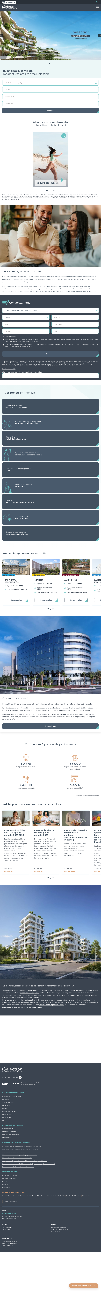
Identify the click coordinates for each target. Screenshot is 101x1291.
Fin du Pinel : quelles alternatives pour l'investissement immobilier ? (22, 1146)
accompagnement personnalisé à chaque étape (21, 1007)
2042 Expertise (76, 1196)
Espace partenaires (10, 1201)
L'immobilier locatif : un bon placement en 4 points (17, 1158)
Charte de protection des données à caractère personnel (64, 366)
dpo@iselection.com (68, 363)
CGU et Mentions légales (9, 1175)
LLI (3, 1120)
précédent (1, 35)
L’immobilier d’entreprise (57, 1196)
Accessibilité (10, 2)
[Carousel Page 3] (51, 190)
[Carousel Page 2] (51, 63)
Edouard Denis (86, 1196)
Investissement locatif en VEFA (11, 1096)
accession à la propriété (29, 993)
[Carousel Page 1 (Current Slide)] (49, 63)
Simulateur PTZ (7, 1137)
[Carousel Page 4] (54, 190)
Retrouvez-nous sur (10, 1077)
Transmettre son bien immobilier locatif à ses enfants (18, 1167)
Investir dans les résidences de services (13, 1152)
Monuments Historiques (9, 1111)
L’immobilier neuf (7, 1128)
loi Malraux (34, 998)
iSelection (32, 990)
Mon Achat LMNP (34, 1196)
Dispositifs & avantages (9, 1131)
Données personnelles (8, 1178)
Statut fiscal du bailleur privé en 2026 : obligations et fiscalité (20, 1149)
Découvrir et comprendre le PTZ (12, 1134)
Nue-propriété (6, 1105)
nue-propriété (77, 995)
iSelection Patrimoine (8, 1196)
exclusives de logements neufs (51, 1005)
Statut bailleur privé (8, 1102)
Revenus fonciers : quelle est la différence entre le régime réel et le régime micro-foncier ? (28, 1164)
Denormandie (6, 1117)
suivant (99, 35)
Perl (42, 1196)
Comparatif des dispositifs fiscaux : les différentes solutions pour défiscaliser (24, 1161)
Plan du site (5, 1184)
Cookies (4, 1181)
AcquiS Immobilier (22, 1196)
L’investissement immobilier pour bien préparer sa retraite (19, 1155)
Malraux (4, 1108)
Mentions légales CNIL (8, 369)
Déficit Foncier (6, 1114)
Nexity (47, 1196)
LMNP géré (89, 995)
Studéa (68, 1196)
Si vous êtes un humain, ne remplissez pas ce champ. (23, 372)
